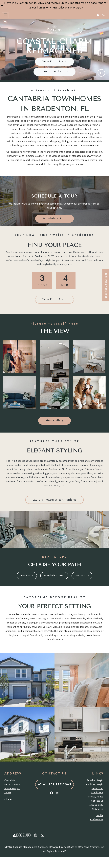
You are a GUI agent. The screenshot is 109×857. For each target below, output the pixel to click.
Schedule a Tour (58, 218)
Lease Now (28, 575)
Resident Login (95, 780)
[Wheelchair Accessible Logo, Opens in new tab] (42, 835)
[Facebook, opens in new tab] (51, 793)
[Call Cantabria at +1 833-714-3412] (104, 15)
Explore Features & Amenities (54, 500)
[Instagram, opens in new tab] (57, 793)
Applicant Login (94, 785)
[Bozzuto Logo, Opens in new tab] (22, 835)
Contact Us (82, 576)
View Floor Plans (54, 61)
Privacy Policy (95, 797)
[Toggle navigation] (5, 15)
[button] (54, 5)
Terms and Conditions (97, 791)
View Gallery (54, 420)
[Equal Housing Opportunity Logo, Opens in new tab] (35, 835)
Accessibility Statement (96, 807)
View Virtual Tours (54, 71)
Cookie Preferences (96, 818)
